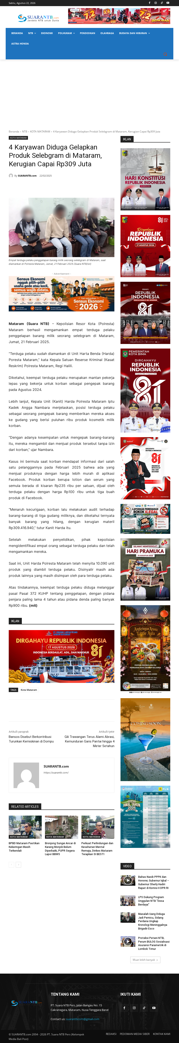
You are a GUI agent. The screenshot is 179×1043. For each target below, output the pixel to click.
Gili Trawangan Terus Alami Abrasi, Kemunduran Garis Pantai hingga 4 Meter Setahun (89, 741)
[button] (165, 54)
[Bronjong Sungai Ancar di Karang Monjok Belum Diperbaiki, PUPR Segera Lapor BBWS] (61, 827)
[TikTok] (161, 3)
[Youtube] (167, 3)
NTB (24, 131)
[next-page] (18, 865)
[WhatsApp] (51, 186)
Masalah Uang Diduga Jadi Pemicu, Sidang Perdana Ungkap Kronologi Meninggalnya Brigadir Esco (152, 921)
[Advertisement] (89, 92)
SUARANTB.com (27, 175)
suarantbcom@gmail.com (82, 1019)
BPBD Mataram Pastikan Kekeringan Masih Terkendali (24, 847)
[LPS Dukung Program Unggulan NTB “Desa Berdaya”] (127, 900)
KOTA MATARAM (40, 131)
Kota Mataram (29, 689)
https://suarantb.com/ (56, 772)
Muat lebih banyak (144, 960)
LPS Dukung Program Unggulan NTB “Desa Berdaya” (151, 901)
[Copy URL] (71, 186)
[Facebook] (149, 3)
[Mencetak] (61, 186)
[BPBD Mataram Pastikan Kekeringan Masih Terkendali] (25, 827)
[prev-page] (11, 865)
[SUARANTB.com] (11, 176)
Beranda (14, 131)
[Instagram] (155, 3)
